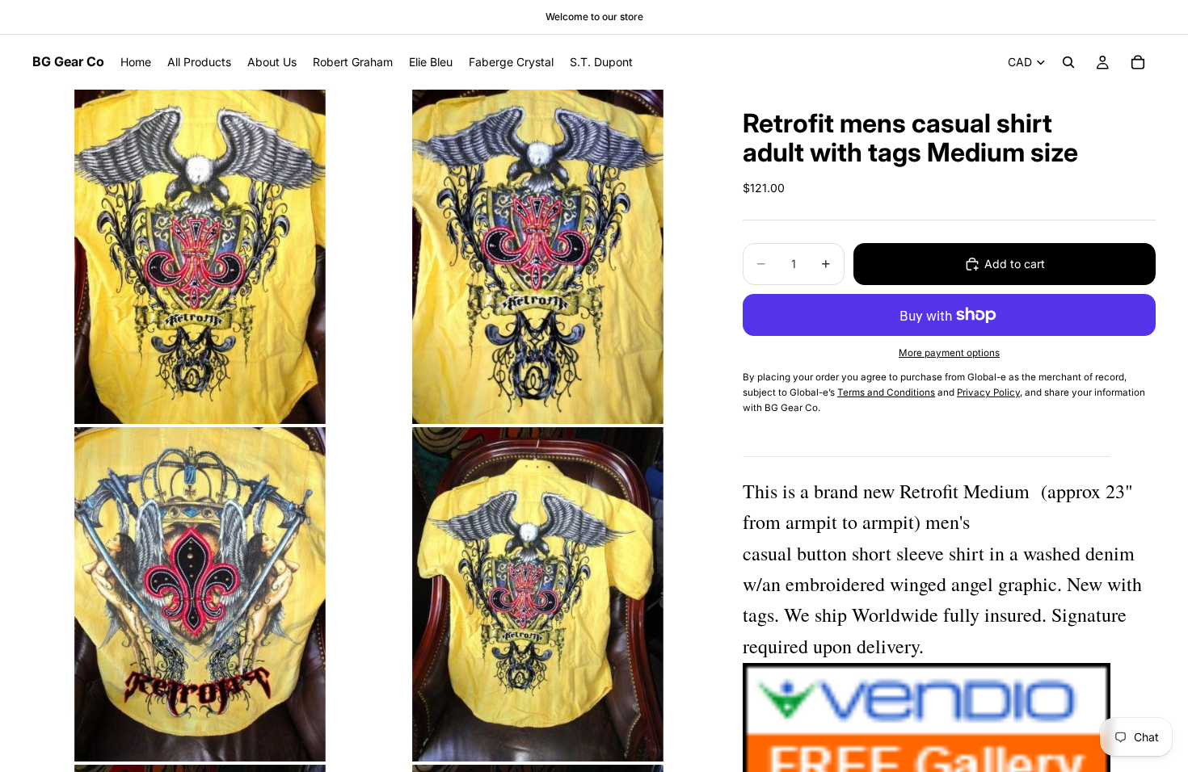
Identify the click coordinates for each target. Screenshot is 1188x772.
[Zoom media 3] (199, 594)
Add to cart (1014, 264)
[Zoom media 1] (199, 257)
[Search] (1068, 62)
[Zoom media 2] (537, 257)
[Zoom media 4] (537, 594)
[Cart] (1138, 62)
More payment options (949, 353)
